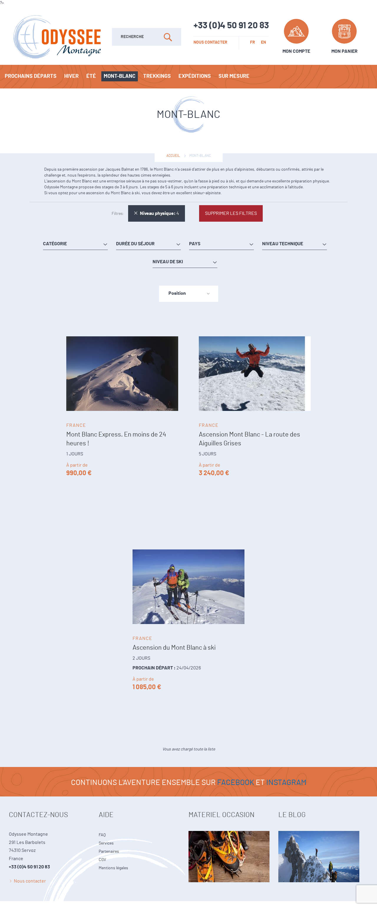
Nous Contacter (210, 42)
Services (106, 843)
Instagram (286, 782)
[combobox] (146, 37)
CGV (102, 860)
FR (252, 42)
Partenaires (109, 852)
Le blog (323, 846)
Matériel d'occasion (233, 846)
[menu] (188, 76)
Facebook (235, 782)
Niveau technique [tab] (282, 243)
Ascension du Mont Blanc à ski (174, 647)
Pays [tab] (194, 243)
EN (263, 42)
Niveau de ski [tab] (168, 261)
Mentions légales (113, 868)
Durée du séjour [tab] (135, 243)
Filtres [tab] (117, 214)
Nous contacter (30, 881)
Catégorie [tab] (55, 243)
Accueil (173, 155)
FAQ (102, 835)
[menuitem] (30, 76)
